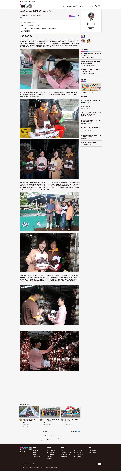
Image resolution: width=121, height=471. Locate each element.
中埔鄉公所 (26, 28)
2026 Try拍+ (63, 450)
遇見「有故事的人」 (78, 456)
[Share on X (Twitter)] (26, 36)
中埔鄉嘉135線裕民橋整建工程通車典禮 (72, 420)
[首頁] (26, 6)
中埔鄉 (32, 22)
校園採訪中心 (82, 6)
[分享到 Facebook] (23, 36)
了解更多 (91, 28)
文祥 (44, 422)
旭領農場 (38, 28)
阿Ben (84, 123)
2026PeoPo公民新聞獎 (87, 92)
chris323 (85, 138)
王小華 (84, 130)
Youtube (25, 452)
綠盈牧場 (43, 28)
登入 (54, 436)
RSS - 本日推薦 (92, 452)
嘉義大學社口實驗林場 (50, 28)
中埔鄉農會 (32, 28)
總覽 (64, 6)
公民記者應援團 (50, 454)
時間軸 (34, 454)
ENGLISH (89, 2)
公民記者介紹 (50, 456)
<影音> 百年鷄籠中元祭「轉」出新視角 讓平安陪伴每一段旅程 (91, 113)
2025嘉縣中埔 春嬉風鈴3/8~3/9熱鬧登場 (29, 420)
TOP (100, 464)
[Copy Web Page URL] (31, 36)
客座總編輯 (49, 458)
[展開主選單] (99, 6)
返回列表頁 (49, 439)
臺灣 (25, 22)
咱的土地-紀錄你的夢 (65, 454)
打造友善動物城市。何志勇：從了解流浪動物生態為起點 (91, 136)
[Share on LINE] (28, 36)
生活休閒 (37, 25)
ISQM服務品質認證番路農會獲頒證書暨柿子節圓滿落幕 (90, 62)
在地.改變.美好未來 (78, 454)
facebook (21, 452)
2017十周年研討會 (78, 452)
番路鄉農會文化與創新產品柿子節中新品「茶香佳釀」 (91, 70)
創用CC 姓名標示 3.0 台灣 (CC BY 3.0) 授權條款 (27, 31)
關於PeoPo (36, 450)
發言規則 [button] (78, 431)
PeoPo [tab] (45, 431)
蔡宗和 (84, 115)
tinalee (88, 44)
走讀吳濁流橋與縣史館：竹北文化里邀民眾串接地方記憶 (91, 120)
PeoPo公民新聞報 (51, 450)
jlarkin (83, 44)
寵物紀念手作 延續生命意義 (88, 143)
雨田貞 (84, 102)
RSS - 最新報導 (92, 450)
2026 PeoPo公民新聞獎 (66, 452)
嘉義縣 (28, 22)
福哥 (84, 108)
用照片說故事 (64, 456)
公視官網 (94, 2)
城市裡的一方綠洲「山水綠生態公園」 (90, 128)
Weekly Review (37, 456)
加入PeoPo (83, 2)
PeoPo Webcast (51, 452)
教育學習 (32, 25)
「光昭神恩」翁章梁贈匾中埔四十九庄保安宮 (51, 420)
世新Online (85, 144)
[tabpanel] (50, 436)
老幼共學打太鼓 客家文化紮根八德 (90, 100)
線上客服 (99, 2)
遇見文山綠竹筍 (85, 106)
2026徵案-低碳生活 (78, 450)
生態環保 (26, 25)
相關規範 (35, 452)
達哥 (24, 422)
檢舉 (78, 15)
